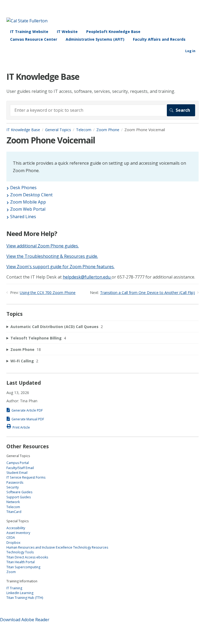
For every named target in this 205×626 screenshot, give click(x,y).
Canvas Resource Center (33, 39)
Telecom (83, 129)
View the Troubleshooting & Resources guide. (52, 256)
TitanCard (13, 511)
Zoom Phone (107, 129)
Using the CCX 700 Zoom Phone (48, 292)
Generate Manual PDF (27, 419)
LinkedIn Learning (19, 593)
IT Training (14, 588)
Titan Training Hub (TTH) (24, 597)
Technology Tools (20, 552)
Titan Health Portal (20, 562)
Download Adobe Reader (24, 620)
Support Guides (18, 497)
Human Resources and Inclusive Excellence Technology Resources (57, 547)
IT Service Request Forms (25, 477)
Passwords (14, 482)
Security (12, 487)
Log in (190, 51)
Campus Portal (17, 463)
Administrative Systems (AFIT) (95, 39)
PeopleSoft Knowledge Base (113, 31)
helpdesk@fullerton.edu (87, 277)
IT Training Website (29, 31)
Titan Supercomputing (23, 567)
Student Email (16, 472)
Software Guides (19, 492)
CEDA (10, 537)
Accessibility (15, 528)
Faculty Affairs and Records (159, 39)
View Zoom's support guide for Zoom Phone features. (60, 267)
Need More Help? (31, 234)
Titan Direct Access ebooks (27, 557)
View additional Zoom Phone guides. (42, 246)
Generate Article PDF (27, 410)
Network (13, 502)
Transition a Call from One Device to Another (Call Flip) (147, 292)
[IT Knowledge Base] (27, 21)
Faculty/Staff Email (20, 468)
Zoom (11, 572)
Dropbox (13, 542)
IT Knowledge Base (23, 129)
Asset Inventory (18, 532)
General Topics (58, 129)
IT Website (67, 31)
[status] (102, 166)
